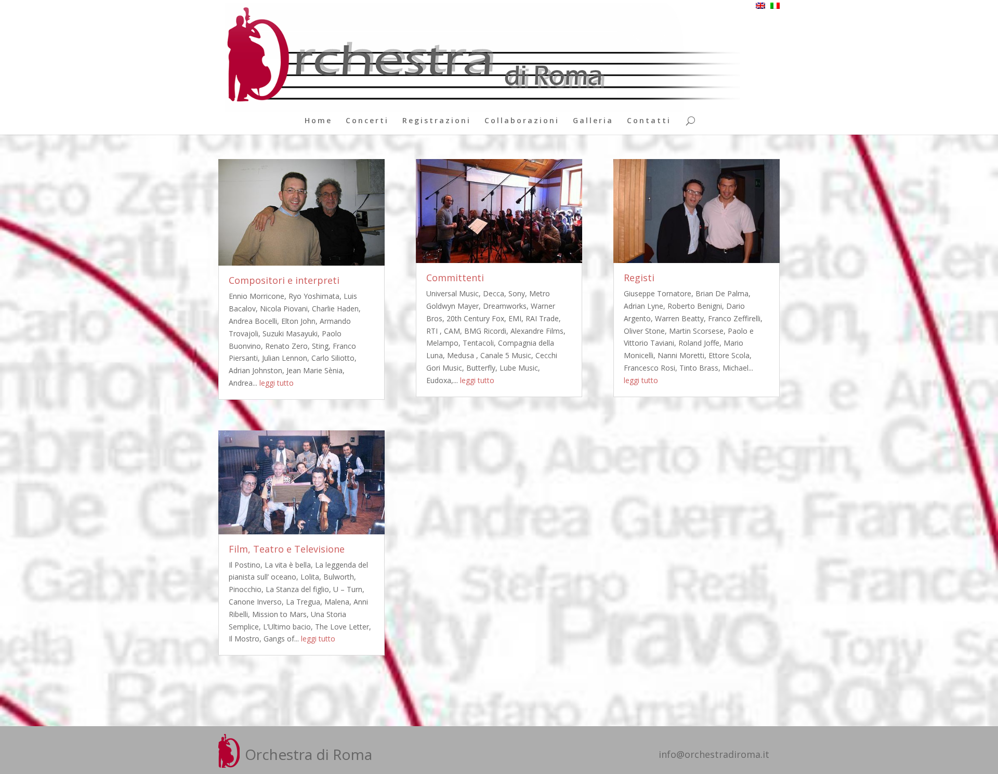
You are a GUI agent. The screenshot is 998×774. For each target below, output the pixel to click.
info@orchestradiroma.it (714, 754)
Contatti (649, 121)
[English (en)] (760, 6)
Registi (639, 277)
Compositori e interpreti (284, 280)
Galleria (593, 121)
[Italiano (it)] (775, 6)
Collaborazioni (521, 121)
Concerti (367, 121)
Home (318, 121)
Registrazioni (436, 121)
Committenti (455, 277)
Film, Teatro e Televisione (287, 549)
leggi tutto (276, 383)
